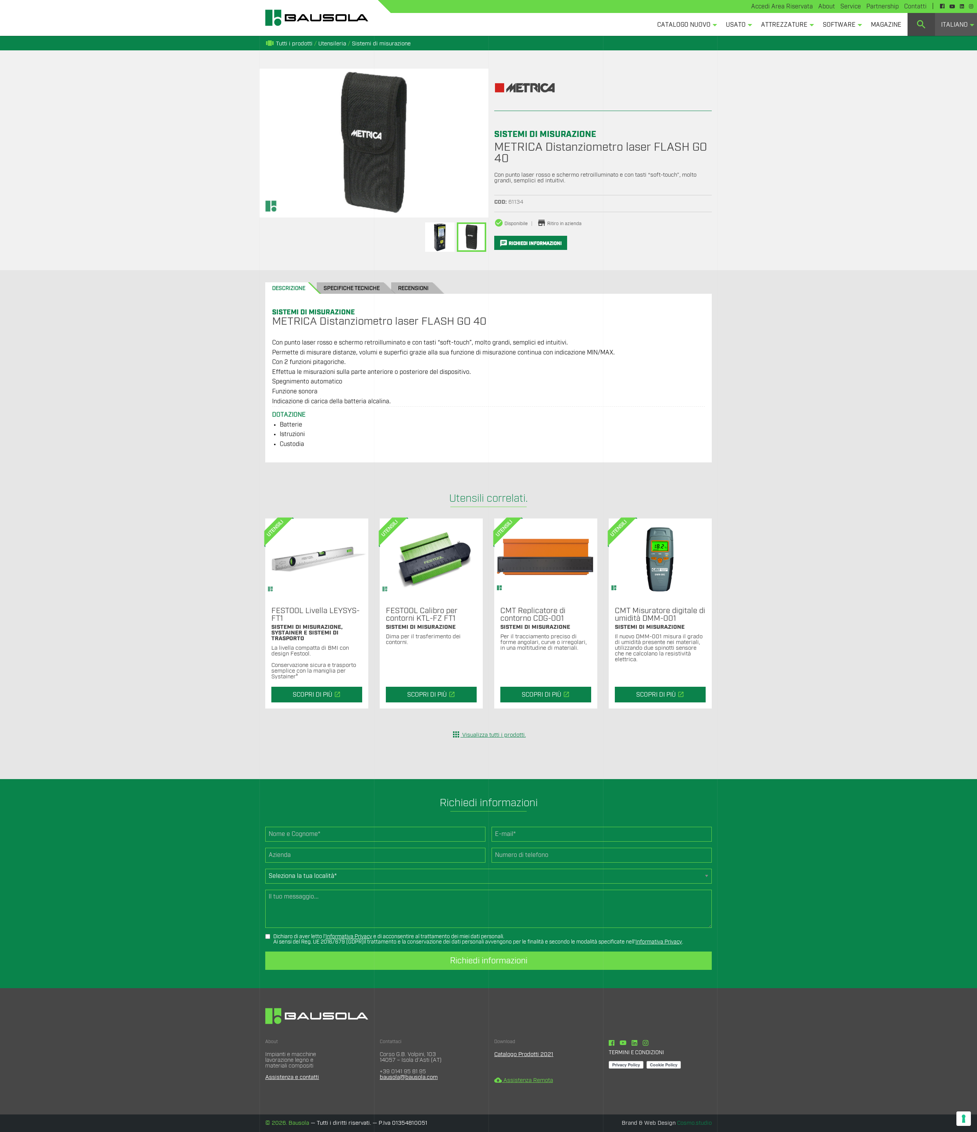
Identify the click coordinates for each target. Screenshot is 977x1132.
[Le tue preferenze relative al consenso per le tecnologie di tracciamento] (963, 1118)
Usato (736, 25)
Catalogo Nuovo (684, 25)
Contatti (915, 6)
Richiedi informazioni (488, 960)
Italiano (954, 25)
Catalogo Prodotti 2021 (523, 1054)
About (826, 6)
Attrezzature (784, 25)
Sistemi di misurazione (381, 44)
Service (850, 6)
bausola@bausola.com (409, 1077)
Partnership (882, 6)
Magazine (886, 25)
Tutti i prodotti (289, 44)
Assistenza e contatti (292, 1077)
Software (839, 25)
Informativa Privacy (349, 936)
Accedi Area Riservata (782, 6)
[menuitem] (685, 24)
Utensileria (332, 44)
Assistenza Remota (523, 1080)
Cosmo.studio (694, 1123)
